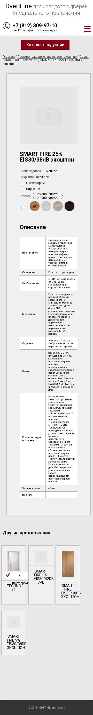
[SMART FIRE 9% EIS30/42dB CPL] (41, 575)
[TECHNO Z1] (14, 575)
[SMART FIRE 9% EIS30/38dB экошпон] (14, 633)
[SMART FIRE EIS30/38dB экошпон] (68, 575)
